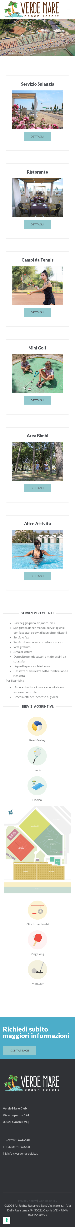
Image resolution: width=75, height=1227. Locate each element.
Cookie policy (48, 1200)
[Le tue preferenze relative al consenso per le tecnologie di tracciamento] (6, 1220)
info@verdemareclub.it (22, 1153)
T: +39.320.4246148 (16, 1140)
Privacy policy (27, 1200)
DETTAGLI (37, 136)
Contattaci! (19, 1050)
